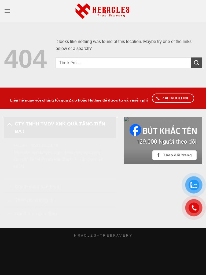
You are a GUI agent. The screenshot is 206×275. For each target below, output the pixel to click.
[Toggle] (9, 123)
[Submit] (196, 62)
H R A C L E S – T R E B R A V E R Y (103, 235)
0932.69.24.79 (44, 145)
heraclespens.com (82, 152)
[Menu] (7, 10)
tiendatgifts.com (46, 152)
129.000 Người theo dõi (166, 141)
